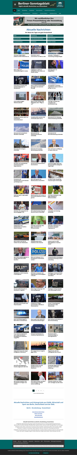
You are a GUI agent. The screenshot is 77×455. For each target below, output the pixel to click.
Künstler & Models (43, 13)
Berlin (19, 10)
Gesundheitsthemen (26, 13)
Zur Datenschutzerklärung (34, 453)
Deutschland (31, 10)
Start (14, 10)
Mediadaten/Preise (53, 13)
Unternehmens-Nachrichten (50, 10)
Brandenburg (24, 10)
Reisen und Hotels (17, 13)
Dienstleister (34, 13)
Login (60, 13)
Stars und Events (39, 10)
